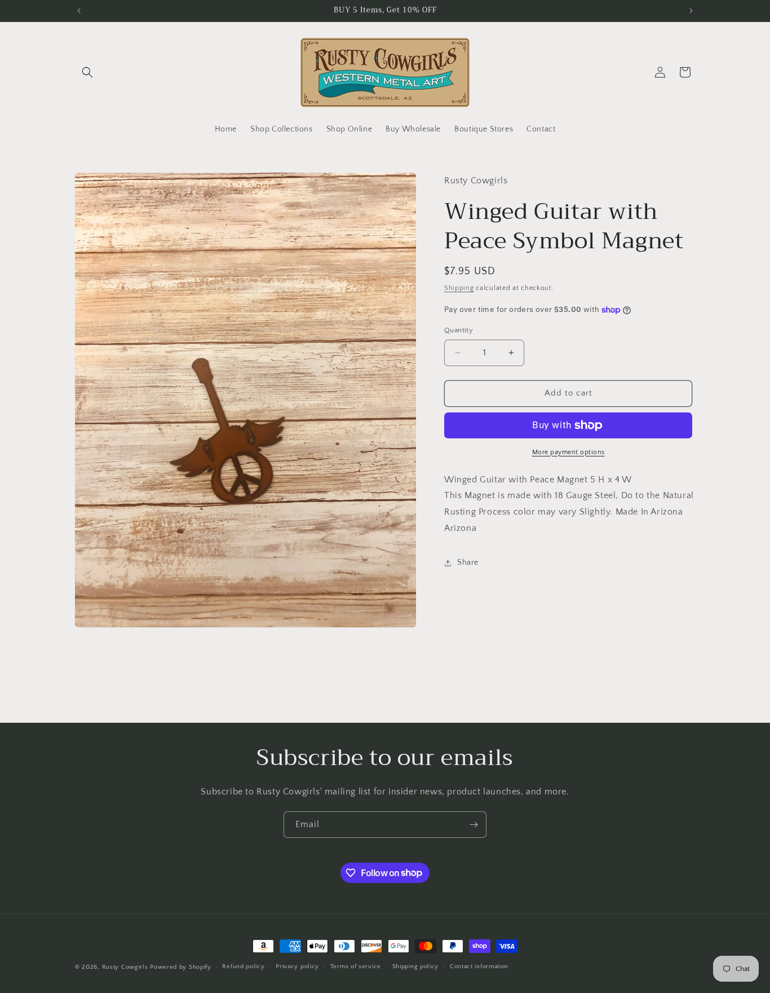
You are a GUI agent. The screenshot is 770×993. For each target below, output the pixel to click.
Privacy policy (297, 966)
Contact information (479, 966)
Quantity (458, 330)
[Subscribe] (473, 824)
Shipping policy (415, 966)
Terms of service (355, 966)
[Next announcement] (691, 10)
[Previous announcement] (79, 10)
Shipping (459, 288)
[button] (87, 72)
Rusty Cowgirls (125, 967)
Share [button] (468, 562)
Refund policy (243, 966)
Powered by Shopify (180, 967)
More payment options (568, 452)
